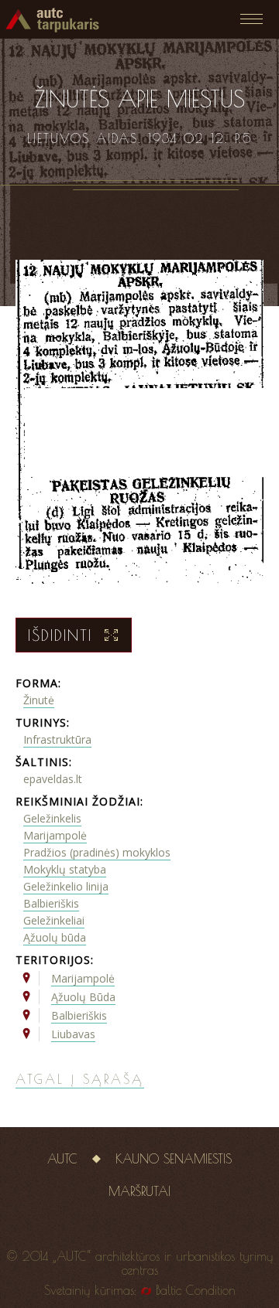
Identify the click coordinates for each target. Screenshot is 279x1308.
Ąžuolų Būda (83, 997)
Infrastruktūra (57, 739)
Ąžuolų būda (54, 937)
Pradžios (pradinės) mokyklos (96, 852)
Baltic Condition (196, 1290)
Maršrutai (139, 1191)
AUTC (62, 1159)
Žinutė (38, 700)
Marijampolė (55, 835)
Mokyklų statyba (64, 869)
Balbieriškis (51, 903)
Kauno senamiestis (173, 1159)
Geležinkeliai (53, 920)
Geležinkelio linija (65, 886)
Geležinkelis (52, 818)
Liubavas (73, 1034)
